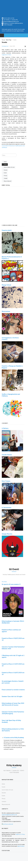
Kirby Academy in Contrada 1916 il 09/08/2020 (13, 622)
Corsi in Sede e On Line (9, 167)
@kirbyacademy (19, 23)
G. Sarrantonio (6, 507)
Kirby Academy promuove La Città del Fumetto (13, 730)
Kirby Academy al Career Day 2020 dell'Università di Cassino (13, 704)
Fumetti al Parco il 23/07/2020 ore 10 (13, 665)
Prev (3, 581)
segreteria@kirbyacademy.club (11, 21)
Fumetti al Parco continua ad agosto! (11, 630)
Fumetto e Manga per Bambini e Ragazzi (12, 367)
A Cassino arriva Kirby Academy (14, 737)
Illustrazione (6, 311)
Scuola (5, 164)
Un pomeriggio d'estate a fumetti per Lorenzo (12, 682)
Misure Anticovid (7, 181)
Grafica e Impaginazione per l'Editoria (11, 395)
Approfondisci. (20, 31)
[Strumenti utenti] (25, 46)
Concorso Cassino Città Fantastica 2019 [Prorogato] (13, 713)
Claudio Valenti (7, 455)
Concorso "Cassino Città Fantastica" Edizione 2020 (13, 648)
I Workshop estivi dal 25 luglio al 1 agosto (13, 656)
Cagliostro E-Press (6, 54)
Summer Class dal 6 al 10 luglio (12, 696)
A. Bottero (5, 428)
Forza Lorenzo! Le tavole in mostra (13, 690)
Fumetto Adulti (7, 230)
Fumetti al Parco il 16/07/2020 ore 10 (13, 673)
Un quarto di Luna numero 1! (11, 584)
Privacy (5, 175)
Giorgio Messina (7, 534)
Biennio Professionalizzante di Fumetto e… (12, 258)
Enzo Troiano (6, 481)
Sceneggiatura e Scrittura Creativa (10, 338)
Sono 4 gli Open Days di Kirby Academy (11, 721)
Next (5, 581)
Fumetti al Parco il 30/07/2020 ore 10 (13, 639)
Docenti (5, 170)
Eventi (5, 172)
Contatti (5, 178)
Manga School (6, 285)
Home (5, 161)
